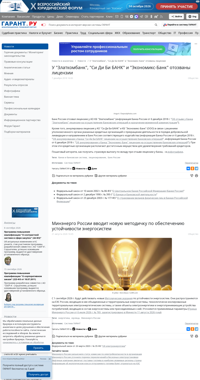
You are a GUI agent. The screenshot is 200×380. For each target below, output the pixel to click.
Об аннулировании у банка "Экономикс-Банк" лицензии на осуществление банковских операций (132, 142)
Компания (8, 16)
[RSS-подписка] (161, 16)
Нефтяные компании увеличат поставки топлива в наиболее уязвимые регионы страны (97, 360)
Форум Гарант (12, 126)
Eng (194, 16)
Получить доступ (38, 374)
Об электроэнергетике (113, 346)
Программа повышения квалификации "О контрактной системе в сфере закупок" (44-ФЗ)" (22, 234)
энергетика (64, 318)
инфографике (175, 151)
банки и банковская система (72, 157)
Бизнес (58, 33)
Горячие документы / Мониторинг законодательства (23, 54)
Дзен (94, 168)
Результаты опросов (16, 85)
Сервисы (9, 102)
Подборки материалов (17, 131)
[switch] (43, 25)
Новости (9, 46)
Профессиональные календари (22, 108)
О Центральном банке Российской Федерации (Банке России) (147, 191)
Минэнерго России (90, 318)
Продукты (38, 16)
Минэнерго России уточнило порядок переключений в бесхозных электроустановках (95, 357)
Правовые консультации (18, 61)
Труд (83, 33)
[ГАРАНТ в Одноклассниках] (151, 16)
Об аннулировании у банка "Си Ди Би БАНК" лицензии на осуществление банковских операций (108, 139)
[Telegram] (196, 168)
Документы (10, 114)
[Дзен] (131, 16)
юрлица (75, 318)
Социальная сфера (100, 33)
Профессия (185, 33)
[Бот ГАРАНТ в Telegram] (146, 16)
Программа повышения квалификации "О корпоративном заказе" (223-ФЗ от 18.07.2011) (23, 276)
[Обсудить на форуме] (192, 175)
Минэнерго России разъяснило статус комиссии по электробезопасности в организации (97, 354)
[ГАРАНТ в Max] (136, 16)
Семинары (72, 16)
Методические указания (119, 298)
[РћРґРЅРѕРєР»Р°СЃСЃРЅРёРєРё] (192, 168)
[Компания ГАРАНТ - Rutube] (156, 16)
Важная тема (11, 96)
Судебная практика (14, 33)
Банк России (114, 157)
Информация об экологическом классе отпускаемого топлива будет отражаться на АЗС (96, 363)
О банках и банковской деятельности (134, 194)
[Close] (49, 358)
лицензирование (97, 157)
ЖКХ (117, 33)
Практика (71, 33)
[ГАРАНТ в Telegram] (141, 16)
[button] (179, 25)
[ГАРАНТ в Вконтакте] (127, 16)
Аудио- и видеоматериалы (19, 79)
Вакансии (23, 16)
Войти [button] (178, 16)
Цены (50, 16)
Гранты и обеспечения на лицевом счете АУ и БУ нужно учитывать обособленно (22, 354)
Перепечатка (191, 162)
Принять (38, 347)
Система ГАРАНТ (72, 162)
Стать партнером (92, 16)
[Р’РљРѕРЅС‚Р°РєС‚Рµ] (188, 168)
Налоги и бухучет (40, 33)
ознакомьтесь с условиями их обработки (23, 342)
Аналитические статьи (17, 67)
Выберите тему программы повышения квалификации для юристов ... (24, 305)
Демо (60, 16)
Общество (164, 33)
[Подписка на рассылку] (117, 16)
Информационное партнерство (22, 120)
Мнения (8, 73)
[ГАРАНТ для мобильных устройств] (122, 16)
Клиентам (112, 16)
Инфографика (12, 90)
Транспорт (149, 33)
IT (175, 33)
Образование (131, 33)
